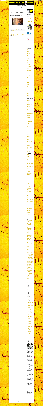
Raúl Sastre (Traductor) (29, 266)
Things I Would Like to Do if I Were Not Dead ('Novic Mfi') (29, 273)
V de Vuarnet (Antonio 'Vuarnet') (30, 277)
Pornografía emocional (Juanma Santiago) (29, 264)
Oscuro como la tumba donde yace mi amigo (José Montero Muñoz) (30, 261)
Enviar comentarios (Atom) (15, 35)
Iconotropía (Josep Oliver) (29, 118)
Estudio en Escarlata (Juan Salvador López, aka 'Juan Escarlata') (29, 244)
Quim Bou (28, 134)
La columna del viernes (14, 30)
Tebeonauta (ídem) (29, 271)
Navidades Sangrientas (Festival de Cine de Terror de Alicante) (30, 189)
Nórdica (28, 68)
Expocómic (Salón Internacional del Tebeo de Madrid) (30, 186)
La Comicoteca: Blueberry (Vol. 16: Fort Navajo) (30, 326)
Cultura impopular (28, 197)
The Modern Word (28, 156)
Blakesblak (28, 139)
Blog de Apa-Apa (28, 99)
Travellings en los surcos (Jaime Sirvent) (29, 276)
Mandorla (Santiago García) (29, 121)
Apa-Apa (28, 82)
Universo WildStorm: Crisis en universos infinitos (30, 311)
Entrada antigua (23, 34)
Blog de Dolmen (28, 100)
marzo (28, 337)
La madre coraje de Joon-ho (30, 332)
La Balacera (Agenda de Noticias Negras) (29, 143)
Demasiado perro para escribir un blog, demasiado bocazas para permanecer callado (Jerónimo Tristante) (30, 229)
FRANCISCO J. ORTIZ (29, 18)
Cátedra (28, 58)
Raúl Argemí (28, 216)
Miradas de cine (28, 171)
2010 (27, 293)
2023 (27, 283)
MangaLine (28, 90)
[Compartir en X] (20, 29)
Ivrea (27, 88)
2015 (27, 289)
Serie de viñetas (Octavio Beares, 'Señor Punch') (29, 122)
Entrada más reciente (12, 34)
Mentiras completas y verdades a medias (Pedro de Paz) (30, 258)
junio (28, 299)
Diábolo (28, 84)
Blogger (27, 401)
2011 (27, 292)
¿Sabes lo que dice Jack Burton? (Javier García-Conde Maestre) (30, 221)
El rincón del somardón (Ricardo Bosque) (29, 238)
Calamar (28, 57)
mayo (28, 300)
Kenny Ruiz (28, 132)
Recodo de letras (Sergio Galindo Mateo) (29, 267)
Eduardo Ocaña (28, 130)
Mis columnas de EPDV (29, 36)
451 (27, 49)
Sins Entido (28, 95)
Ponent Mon (28, 93)
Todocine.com (28, 176)
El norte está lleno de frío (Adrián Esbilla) (29, 237)
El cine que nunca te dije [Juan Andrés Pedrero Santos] (30, 163)
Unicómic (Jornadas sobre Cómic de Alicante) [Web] (29, 192)
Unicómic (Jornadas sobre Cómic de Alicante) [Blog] (29, 191)
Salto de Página (28, 75)
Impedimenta (28, 64)
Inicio (17, 34)
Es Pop (27, 60)
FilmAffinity (28, 167)
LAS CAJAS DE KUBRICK (29, 21)
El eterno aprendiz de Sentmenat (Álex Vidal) (29, 234)
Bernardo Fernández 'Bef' (29, 208)
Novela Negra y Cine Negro (29, 147)
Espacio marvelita (28, 115)
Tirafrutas (28, 124)
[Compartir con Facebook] (21, 29)
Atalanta (28, 55)
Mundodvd (28, 183)
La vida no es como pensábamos (29, 315)
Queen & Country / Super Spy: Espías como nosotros (30, 329)
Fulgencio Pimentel (29, 87)
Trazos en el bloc (28, 125)
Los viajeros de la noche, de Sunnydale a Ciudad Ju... (30, 305)
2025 (27, 281)
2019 (27, 286)
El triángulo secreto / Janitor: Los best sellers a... (30, 319)
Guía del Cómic (28, 117)
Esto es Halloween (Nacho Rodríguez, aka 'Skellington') (29, 243)
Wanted (28, 317)
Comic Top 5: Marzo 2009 (30, 336)
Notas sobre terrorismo (29, 203)
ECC (27, 86)
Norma (27, 91)
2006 (27, 341)
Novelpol (28, 149)
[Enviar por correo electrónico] (19, 29)
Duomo (28, 59)
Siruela (27, 76)
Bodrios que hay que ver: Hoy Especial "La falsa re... (30, 312)
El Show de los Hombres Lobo (30, 113)
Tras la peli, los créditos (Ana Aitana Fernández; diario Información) (29, 275)
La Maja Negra (28, 145)
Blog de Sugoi (28, 106)
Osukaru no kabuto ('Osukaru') (30, 262)
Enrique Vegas (28, 131)
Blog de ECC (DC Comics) (29, 101)
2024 (27, 282)
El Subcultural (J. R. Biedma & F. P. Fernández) (30, 199)
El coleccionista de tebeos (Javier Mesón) (29, 111)
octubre (28, 296)
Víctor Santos (28, 136)
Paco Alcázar (28, 133)
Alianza (28, 51)
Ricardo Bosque (28, 217)
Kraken (27, 89)
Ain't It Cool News (28, 195)
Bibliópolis (28, 154)
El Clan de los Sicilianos (29, 141)
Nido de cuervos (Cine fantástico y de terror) (29, 172)
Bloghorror (28, 159)
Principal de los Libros (29, 70)
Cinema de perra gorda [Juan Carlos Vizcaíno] (30, 161)
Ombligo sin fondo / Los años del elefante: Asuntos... (30, 302)
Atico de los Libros (29, 56)
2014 (27, 290)
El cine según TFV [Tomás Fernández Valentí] (29, 164)
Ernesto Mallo (28, 210)
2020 (27, 285)
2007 (27, 340)
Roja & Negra (28, 150)
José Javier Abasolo (29, 212)
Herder (27, 62)
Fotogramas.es (28, 168)
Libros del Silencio (29, 66)
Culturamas (28, 198)
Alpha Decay (28, 53)
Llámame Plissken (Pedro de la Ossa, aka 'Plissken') (30, 256)
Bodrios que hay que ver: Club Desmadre (30, 321)
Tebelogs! (28, 123)
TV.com (28, 179)
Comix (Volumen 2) (29, 110)
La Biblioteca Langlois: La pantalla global (30, 327)
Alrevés (28, 54)
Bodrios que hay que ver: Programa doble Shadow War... (30, 304)
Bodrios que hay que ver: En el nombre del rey (30, 330)
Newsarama (28, 202)
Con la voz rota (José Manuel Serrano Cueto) (30, 224)
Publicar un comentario (13, 33)
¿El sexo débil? (29, 334)
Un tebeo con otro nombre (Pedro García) (29, 126)
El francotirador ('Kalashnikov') (30, 236)
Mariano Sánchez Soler (29, 214)
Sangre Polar (28, 151)
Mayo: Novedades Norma (30, 331)
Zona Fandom (28, 204)
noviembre (29, 295)
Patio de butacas (28, 174)
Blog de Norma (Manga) (29, 104)
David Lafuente (28, 129)
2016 (27, 288)
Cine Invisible (28, 160)
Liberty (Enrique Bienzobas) (29, 255)
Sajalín (27, 74)
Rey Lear (28, 72)
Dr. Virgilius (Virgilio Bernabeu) (30, 231)
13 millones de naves (29, 109)
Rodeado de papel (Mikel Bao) (30, 268)
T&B (27, 77)
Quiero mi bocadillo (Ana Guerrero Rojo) (29, 265)
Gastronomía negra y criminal (30, 142)
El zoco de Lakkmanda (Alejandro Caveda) (29, 241)
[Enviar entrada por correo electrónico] (18, 29)
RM (27, 73)
